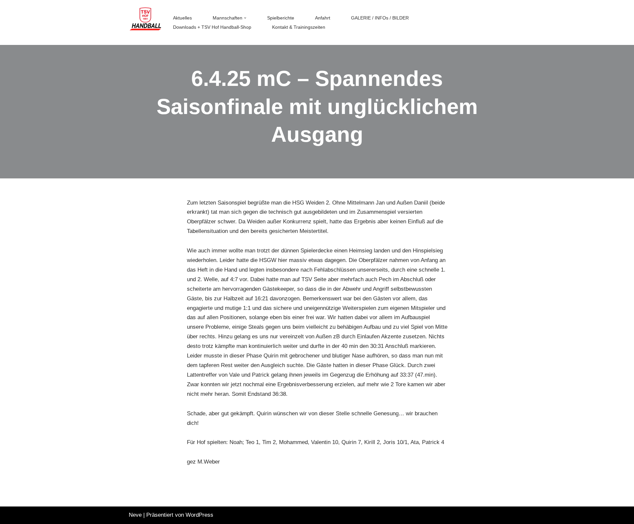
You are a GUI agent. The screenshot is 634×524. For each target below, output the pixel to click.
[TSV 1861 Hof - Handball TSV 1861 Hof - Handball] (145, 22)
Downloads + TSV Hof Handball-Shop (212, 27)
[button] (245, 18)
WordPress (199, 515)
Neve (135, 515)
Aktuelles (182, 18)
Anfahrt (322, 18)
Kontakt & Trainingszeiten (298, 27)
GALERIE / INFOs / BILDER (380, 18)
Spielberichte (280, 18)
